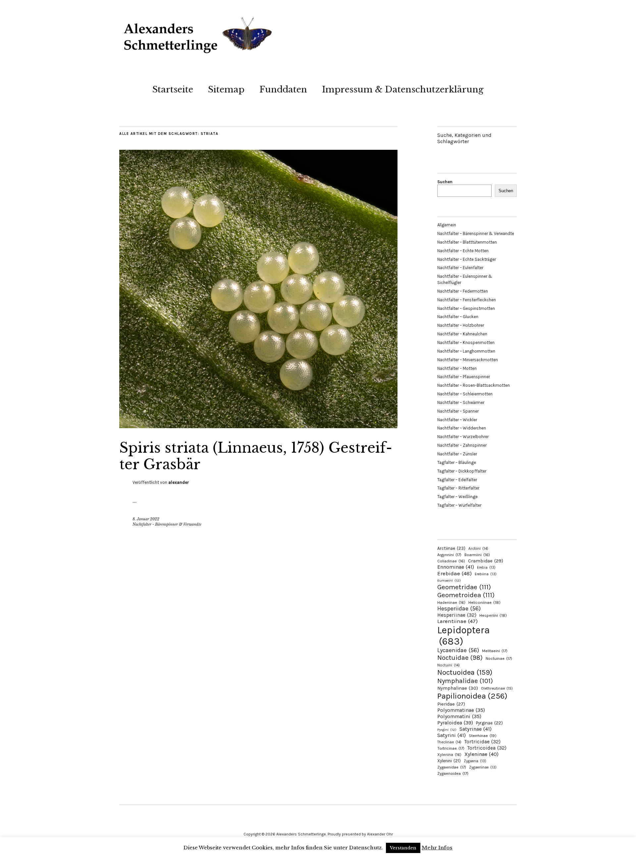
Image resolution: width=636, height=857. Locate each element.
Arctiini (478, 548)
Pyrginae (489, 722)
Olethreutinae (497, 688)
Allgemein (446, 224)
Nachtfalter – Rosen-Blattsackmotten (473, 385)
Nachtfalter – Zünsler (457, 453)
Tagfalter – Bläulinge (456, 462)
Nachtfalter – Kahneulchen (462, 333)
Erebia (486, 567)
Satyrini (451, 735)
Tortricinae (450, 748)
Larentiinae (457, 621)
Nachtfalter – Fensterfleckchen (466, 299)
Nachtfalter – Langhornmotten (466, 351)
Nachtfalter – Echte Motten (463, 250)
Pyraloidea (455, 722)
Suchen (444, 181)
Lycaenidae (458, 650)
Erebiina (486, 574)
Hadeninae (451, 602)
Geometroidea (466, 595)
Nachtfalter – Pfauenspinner (463, 376)
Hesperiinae (456, 615)
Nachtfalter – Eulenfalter (460, 267)
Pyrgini (446, 729)
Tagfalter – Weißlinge (457, 496)
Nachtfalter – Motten (457, 368)
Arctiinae (451, 548)
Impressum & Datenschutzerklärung (403, 89)
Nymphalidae (465, 681)
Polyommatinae (461, 710)
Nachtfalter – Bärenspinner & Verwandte (475, 233)
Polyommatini (459, 716)
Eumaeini (449, 580)
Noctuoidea (464, 672)
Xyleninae (481, 754)
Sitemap (226, 89)
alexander (178, 482)
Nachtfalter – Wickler (457, 419)
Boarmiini (477, 554)
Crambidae (485, 561)
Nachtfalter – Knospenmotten (466, 342)
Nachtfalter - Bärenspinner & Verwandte (166, 524)
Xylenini (449, 760)
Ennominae (455, 567)
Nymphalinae (457, 688)
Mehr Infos (437, 847)
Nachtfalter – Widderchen (461, 428)
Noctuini (448, 665)
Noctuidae (460, 657)
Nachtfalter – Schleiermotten (465, 393)
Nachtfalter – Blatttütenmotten (467, 242)
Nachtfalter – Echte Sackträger (466, 259)
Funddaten (283, 89)
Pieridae (451, 704)
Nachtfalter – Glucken (457, 316)
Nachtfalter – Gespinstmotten (466, 308)
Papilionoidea (472, 696)
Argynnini (449, 554)
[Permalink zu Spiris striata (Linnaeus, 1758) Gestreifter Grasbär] (258, 426)
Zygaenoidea (452, 773)
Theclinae (449, 742)
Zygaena (475, 761)
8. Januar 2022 (145, 519)
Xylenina (449, 754)
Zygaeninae (483, 767)
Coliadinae (451, 561)
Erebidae (454, 573)
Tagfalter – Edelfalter (457, 479)
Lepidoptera (463, 635)
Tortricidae (482, 742)
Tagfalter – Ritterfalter (458, 488)
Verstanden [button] (403, 848)
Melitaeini (494, 651)
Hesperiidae (459, 608)
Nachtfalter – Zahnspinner (462, 445)
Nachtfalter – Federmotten (462, 291)
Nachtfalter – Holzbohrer (460, 325)
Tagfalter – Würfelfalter (459, 505)
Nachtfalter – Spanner (458, 411)
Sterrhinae (483, 735)
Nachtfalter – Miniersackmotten (467, 359)
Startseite (172, 89)
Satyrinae (475, 729)
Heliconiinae (484, 602)
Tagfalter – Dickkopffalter (461, 471)
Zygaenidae (451, 767)
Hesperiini (493, 615)
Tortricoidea (486, 748)
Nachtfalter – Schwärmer (460, 402)
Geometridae (464, 587)
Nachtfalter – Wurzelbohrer (463, 436)
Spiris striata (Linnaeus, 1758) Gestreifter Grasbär (255, 456)
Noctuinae (499, 658)
